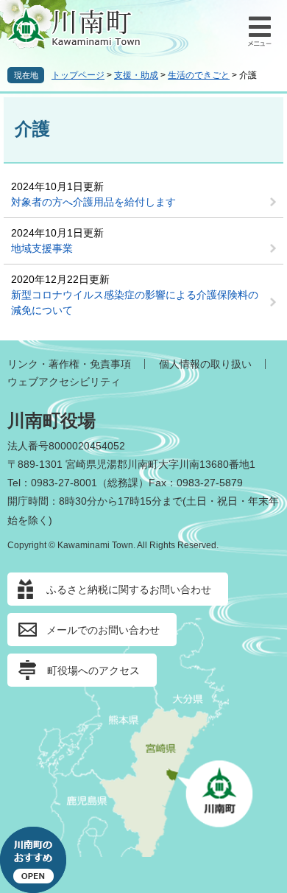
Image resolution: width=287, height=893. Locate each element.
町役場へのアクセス (93, 670)
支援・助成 (136, 75)
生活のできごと (199, 75)
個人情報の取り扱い (205, 364)
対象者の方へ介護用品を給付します (93, 202)
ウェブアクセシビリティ (64, 382)
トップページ (78, 75)
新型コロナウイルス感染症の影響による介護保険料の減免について (134, 302)
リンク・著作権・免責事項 (69, 364)
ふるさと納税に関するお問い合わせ (128, 589)
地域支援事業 (42, 248)
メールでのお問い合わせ (103, 630)
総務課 (122, 482)
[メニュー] (257, 29)
